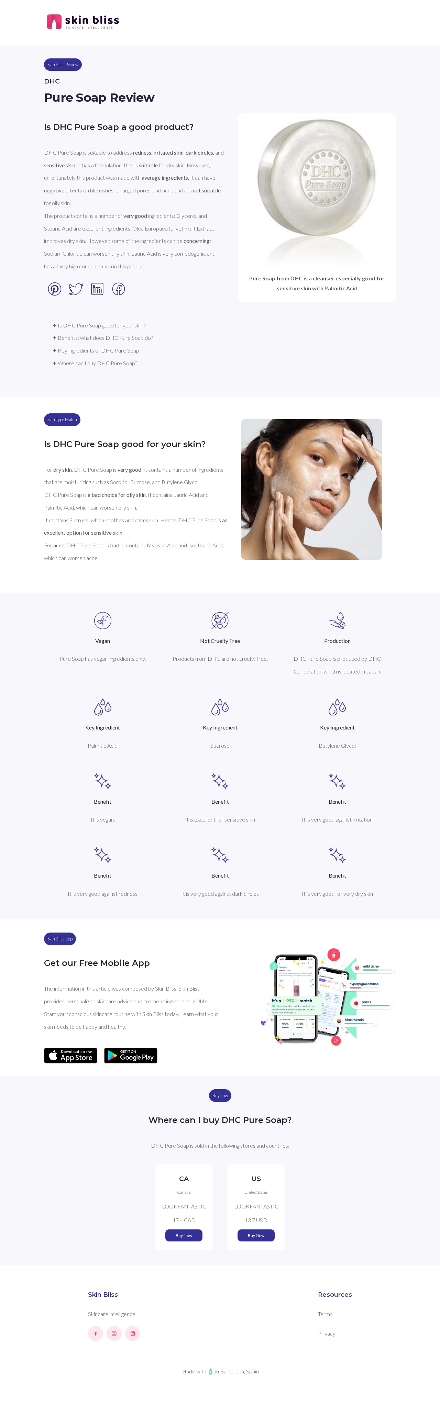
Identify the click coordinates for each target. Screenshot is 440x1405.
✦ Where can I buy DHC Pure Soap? (94, 363)
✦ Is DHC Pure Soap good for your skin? (98, 325)
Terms (325, 1314)
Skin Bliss (103, 1294)
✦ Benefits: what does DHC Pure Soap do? (102, 337)
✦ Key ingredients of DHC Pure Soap (95, 350)
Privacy (327, 1333)
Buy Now (184, 1235)
